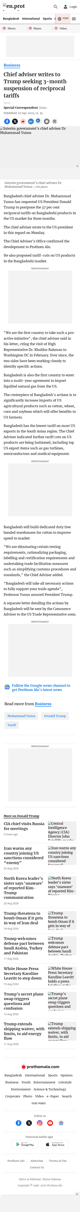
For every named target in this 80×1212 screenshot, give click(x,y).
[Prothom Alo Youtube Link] (52, 1123)
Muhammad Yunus (21, 716)
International (31, 18)
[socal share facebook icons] (8, 124)
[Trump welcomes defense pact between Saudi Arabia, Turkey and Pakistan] (62, 948)
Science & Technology (50, 1089)
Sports (47, 18)
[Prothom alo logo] (40, 1068)
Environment (21, 1089)
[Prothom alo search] (55, 6)
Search (67, 1096)
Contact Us (37, 1167)
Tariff (11, 725)
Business (12, 65)
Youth (26, 1082)
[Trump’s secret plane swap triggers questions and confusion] (62, 1004)
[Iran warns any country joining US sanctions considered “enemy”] (62, 858)
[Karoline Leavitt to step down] (62, 976)
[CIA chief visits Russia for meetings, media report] (62, 830)
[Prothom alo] (14, 7)
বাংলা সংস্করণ (39, 1104)
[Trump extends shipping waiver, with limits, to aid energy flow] (62, 1034)
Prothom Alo (16, 1160)
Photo (27, 1096)
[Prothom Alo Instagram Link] (41, 1123)
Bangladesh (11, 18)
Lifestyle (65, 1082)
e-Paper (53, 1096)
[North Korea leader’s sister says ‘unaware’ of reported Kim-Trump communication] (62, 890)
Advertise (37, 1160)
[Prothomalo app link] (25, 1145)
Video (39, 1096)
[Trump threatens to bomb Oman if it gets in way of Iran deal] (62, 921)
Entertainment (44, 1082)
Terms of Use (58, 1160)
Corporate (12, 1096)
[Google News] (61, 1123)
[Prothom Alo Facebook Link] (20, 1123)
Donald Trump (55, 716)
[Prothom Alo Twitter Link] (31, 1123)
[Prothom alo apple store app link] (55, 1145)
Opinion (67, 1075)
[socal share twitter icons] (15, 124)
